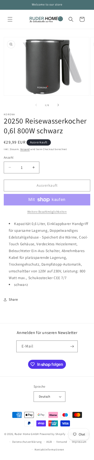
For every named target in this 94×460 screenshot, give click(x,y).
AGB (49, 441)
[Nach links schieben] (36, 104)
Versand (25, 149)
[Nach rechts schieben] (58, 104)
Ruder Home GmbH (27, 434)
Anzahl (8, 157)
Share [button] (13, 299)
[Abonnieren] (71, 346)
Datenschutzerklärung (27, 441)
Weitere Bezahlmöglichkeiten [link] (47, 211)
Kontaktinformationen (49, 449)
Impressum (79, 441)
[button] (10, 19)
